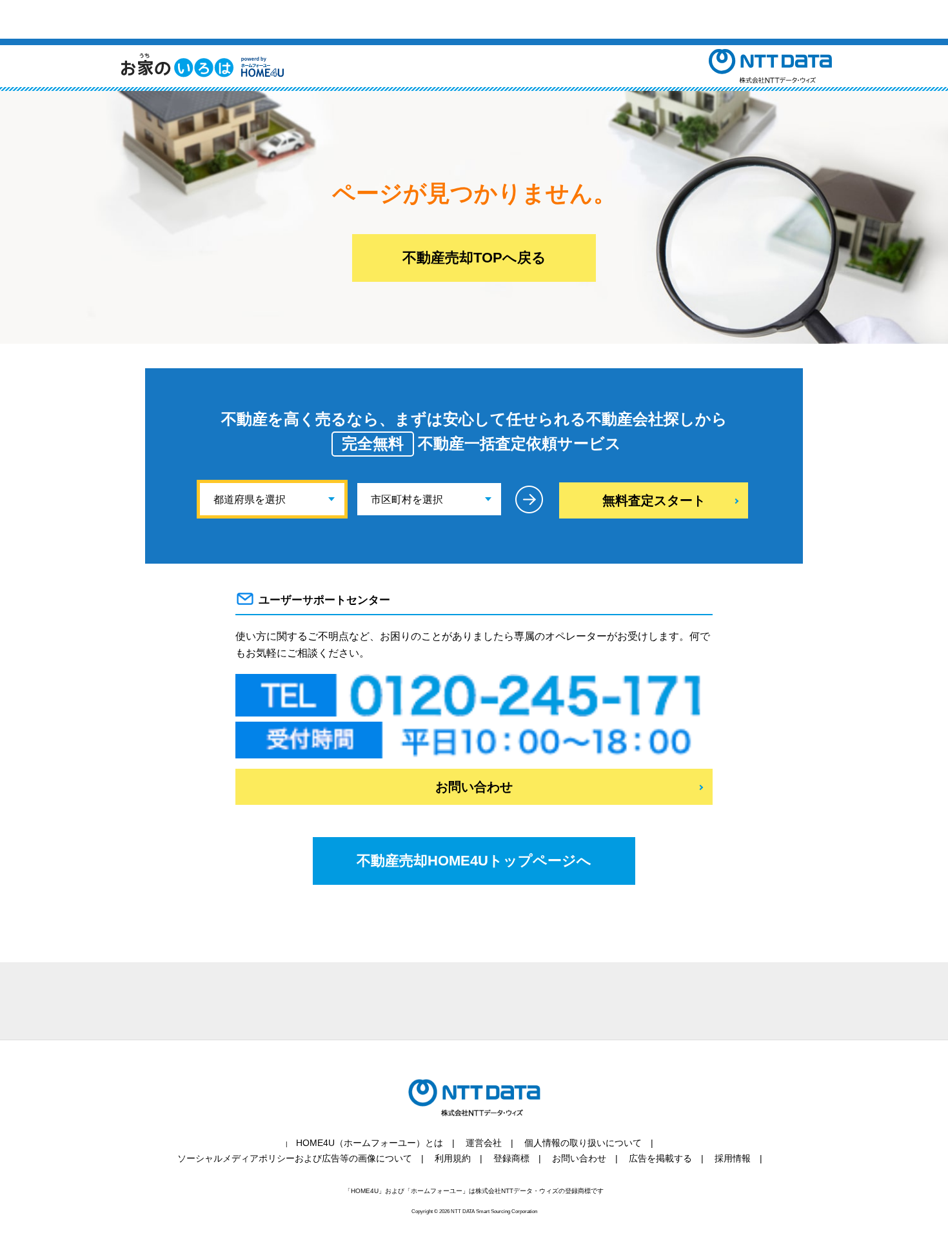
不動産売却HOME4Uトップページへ (474, 861)
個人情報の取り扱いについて (583, 1143)
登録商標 (511, 1158)
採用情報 (733, 1158)
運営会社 (484, 1143)
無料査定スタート (654, 500)
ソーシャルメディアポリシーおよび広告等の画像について (294, 1158)
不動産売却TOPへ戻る (474, 258)
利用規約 (453, 1158)
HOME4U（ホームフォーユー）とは (369, 1143)
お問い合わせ (474, 787)
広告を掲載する (660, 1158)
